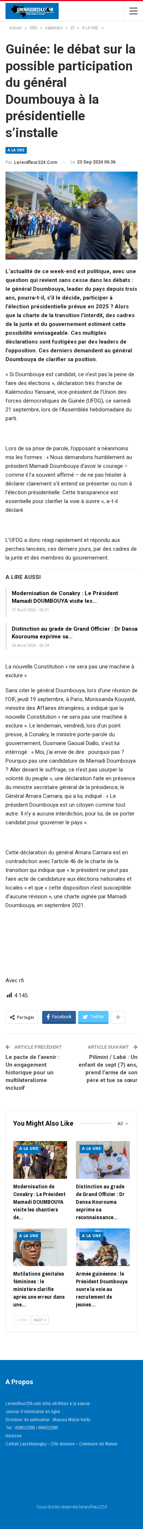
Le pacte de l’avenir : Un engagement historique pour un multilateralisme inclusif (32, 1072)
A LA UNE (16, 150)
